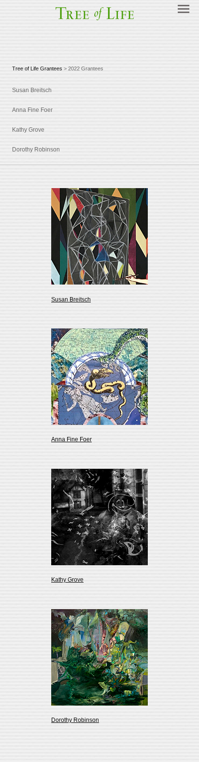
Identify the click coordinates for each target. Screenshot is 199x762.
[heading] (99, 19)
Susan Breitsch (71, 299)
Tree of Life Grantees (37, 68)
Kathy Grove (67, 579)
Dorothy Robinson (75, 720)
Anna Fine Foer (71, 439)
